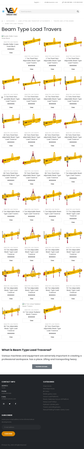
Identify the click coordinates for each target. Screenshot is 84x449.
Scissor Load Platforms (50, 396)
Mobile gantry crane (49, 394)
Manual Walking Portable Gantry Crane (56, 410)
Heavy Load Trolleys (50, 402)
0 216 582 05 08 (77, 2)
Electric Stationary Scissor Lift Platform (56, 399)
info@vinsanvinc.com (51, 2)
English (36, 2)
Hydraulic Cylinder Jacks (51, 404)
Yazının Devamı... (42, 367)
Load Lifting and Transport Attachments (34, 21)
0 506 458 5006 (67, 2)
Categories (10, 21)
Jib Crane (46, 391)
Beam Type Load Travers (14, 23)
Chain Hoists (47, 386)
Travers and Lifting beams (64, 21)
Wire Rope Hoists (49, 389)
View (11, 53)
